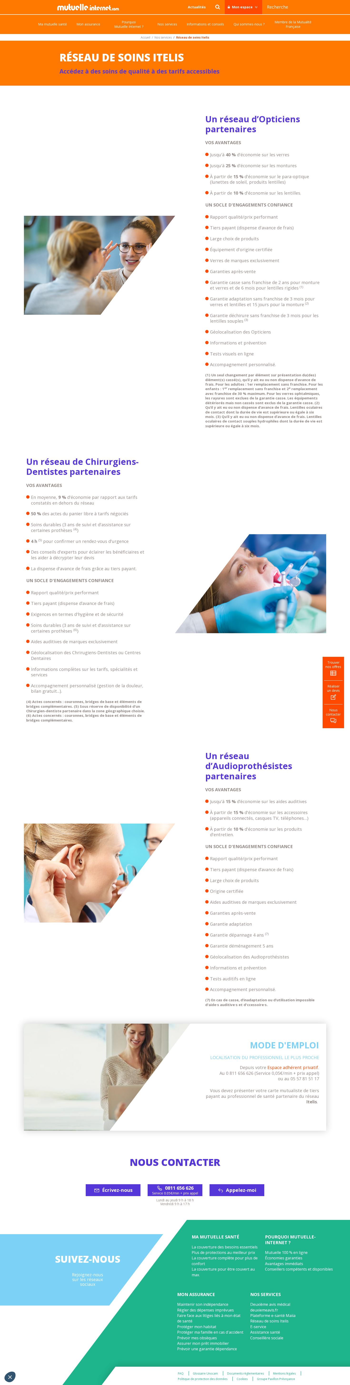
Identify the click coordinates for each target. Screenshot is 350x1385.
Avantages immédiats (284, 1263)
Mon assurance (196, 1294)
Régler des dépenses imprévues (205, 1310)
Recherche (277, 7)
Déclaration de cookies (24, 1326)
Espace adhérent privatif (292, 1067)
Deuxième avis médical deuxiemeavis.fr (270, 1307)
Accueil (145, 37)
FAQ (181, 1373)
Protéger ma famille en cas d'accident (210, 1332)
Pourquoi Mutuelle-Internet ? (290, 1239)
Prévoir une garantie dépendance (207, 1348)
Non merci (21, 1361)
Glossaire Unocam (205, 1373)
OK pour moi (88, 1361)
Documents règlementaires (245, 1373)
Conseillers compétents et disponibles (299, 1269)
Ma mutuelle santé (215, 1237)
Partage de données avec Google (35, 1341)
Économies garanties (283, 1258)
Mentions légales (284, 1373)
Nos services (163, 37)
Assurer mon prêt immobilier (203, 1343)
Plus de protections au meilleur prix (223, 1252)
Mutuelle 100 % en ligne (286, 1252)
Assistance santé (265, 1332)
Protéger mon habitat (196, 1326)
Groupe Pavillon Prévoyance (276, 1379)
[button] (10, 1377)
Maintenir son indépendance (202, 1304)
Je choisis (54, 1361)
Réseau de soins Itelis (269, 1321)
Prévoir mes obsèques (197, 1338)
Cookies (242, 1379)
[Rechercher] (217, 7)
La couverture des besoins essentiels (225, 1247)
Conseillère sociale (266, 1338)
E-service (258, 1326)
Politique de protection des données (202, 1379)
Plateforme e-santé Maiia (272, 1315)
